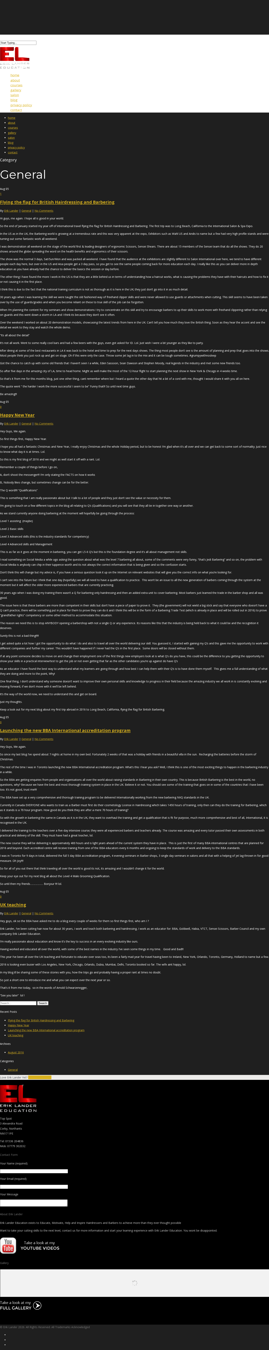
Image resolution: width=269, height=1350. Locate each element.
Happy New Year (17, 415)
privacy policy (16, 147)
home (11, 118)
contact (16, 110)
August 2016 (16, 1052)
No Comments (43, 211)
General (26, 211)
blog (10, 142)
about (11, 123)
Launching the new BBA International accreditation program (65, 730)
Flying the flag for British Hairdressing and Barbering (57, 202)
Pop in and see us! (39, 1077)
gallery (12, 133)
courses (13, 127)
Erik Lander (11, 211)
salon (11, 138)
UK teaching (13, 904)
